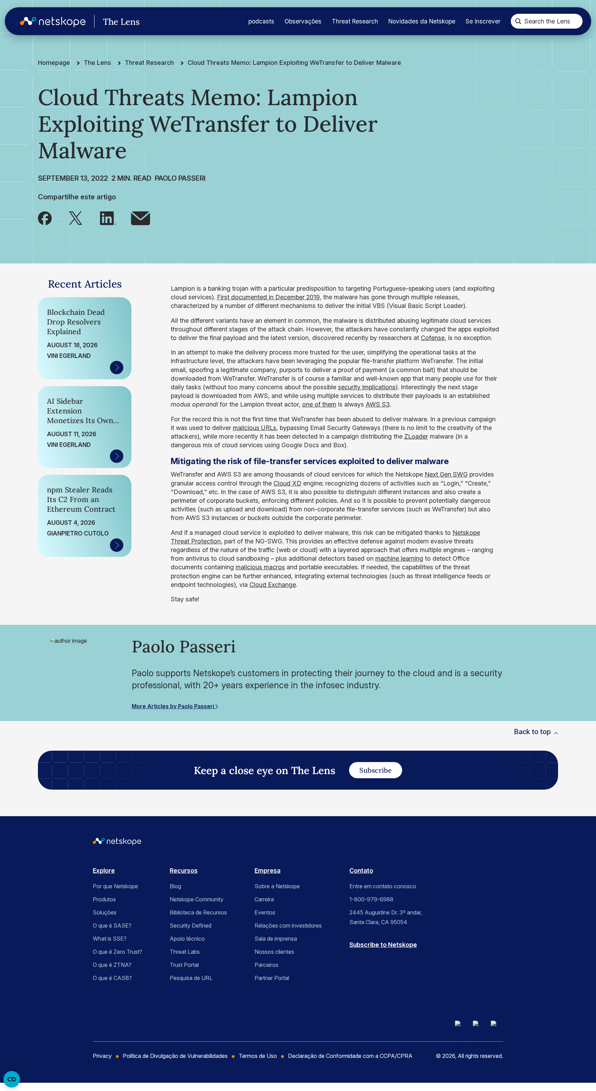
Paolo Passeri (180, 178)
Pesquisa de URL (191, 977)
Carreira (264, 899)
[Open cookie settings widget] (11, 1079)
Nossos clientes (274, 951)
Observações (303, 21)
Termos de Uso (258, 1055)
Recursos (184, 870)
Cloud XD (287, 483)
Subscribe (375, 770)
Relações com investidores (288, 925)
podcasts (261, 21)
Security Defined (190, 925)
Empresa (267, 870)
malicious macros (260, 567)
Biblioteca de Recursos (198, 912)
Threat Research (355, 21)
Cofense (433, 337)
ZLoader (416, 436)
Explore (104, 870)
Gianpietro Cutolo (78, 533)
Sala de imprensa (276, 938)
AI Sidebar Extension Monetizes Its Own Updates (80, 410)
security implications (367, 387)
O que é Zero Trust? (117, 951)
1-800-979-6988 (371, 899)
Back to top (532, 732)
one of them (319, 404)
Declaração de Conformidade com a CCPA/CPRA (350, 1055)
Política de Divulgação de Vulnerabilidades (175, 1055)
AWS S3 (378, 404)
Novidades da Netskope (421, 21)
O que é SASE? (112, 925)
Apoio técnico (187, 938)
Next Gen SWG (446, 474)
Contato (361, 870)
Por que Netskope (115, 886)
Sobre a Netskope (277, 886)
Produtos (104, 899)
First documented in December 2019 (268, 297)
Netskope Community (196, 899)
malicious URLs (254, 427)
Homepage (54, 62)
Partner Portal (272, 977)
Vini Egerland (69, 355)
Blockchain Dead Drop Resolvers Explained (76, 321)
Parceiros (266, 964)
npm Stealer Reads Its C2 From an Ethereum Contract (81, 499)
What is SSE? (110, 938)
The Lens (97, 62)
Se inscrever (483, 21)
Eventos (265, 912)
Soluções (105, 912)
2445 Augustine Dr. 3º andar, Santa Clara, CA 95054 (385, 917)
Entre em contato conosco (382, 886)
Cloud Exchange (272, 584)
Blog (175, 886)
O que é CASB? (112, 977)
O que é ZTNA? (112, 964)
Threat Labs (185, 951)
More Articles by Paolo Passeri (174, 706)
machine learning (399, 558)
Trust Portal (184, 964)
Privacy (102, 1055)
